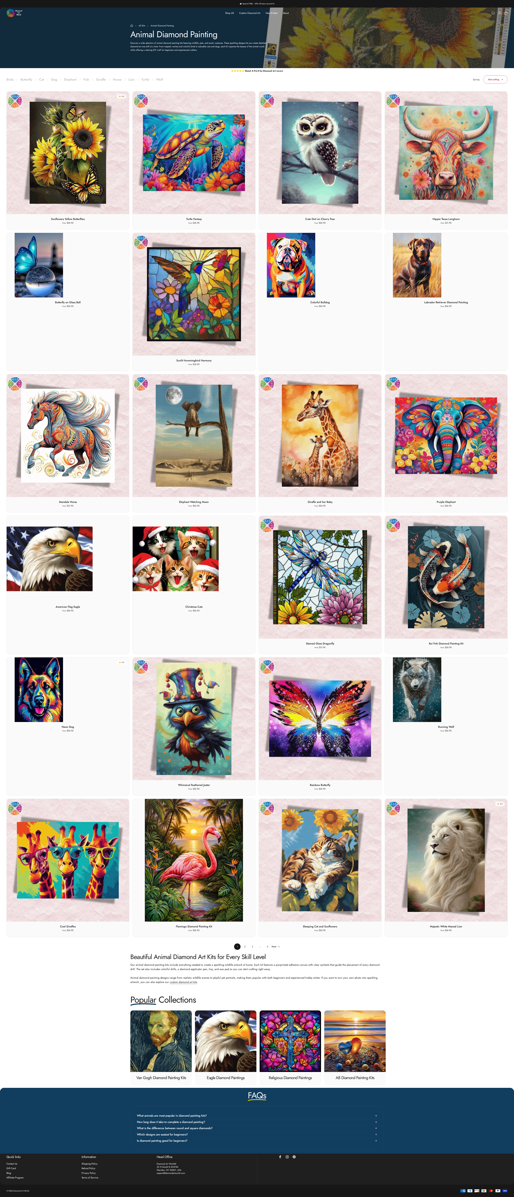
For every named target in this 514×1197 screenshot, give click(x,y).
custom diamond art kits (183, 982)
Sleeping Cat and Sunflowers (320, 926)
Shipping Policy (89, 1163)
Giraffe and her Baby (320, 502)
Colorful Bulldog (320, 302)
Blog (8, 1173)
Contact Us (11, 1163)
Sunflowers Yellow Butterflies (68, 219)
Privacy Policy (89, 1173)
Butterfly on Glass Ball (68, 302)
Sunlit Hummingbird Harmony (194, 360)
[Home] (131, 25)
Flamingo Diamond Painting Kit (194, 926)
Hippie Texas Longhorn (446, 219)
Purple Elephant (446, 502)
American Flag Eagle (68, 607)
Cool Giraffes (68, 926)
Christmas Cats (194, 607)
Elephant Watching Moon (194, 502)
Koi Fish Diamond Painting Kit (446, 644)
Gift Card (11, 1168)
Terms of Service (90, 1177)
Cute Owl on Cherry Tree (320, 219)
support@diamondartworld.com (171, 1173)
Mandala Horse (68, 502)
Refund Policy (88, 1168)
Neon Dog (68, 727)
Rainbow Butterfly (320, 785)
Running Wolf (446, 727)
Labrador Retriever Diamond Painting (446, 302)
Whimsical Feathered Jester (194, 785)
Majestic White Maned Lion (446, 926)
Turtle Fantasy (194, 219)
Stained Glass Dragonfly (320, 644)
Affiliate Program (15, 1177)
